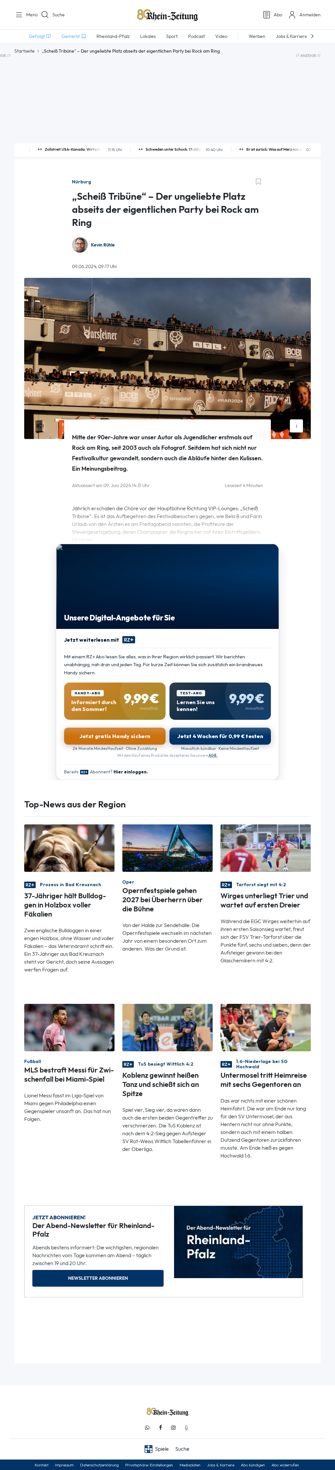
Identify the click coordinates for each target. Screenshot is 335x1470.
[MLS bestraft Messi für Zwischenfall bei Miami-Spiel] (69, 1027)
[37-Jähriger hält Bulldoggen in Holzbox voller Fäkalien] (69, 847)
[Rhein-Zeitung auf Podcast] (186, 1427)
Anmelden (310, 15)
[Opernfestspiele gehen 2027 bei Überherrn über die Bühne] (167, 847)
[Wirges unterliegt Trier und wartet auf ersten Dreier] (265, 847)
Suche (58, 15)
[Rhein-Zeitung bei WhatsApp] (147, 1427)
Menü (29, 15)
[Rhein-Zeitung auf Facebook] (160, 1427)
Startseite (24, 51)
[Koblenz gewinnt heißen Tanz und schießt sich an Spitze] (167, 1027)
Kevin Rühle (103, 245)
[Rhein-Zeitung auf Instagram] (173, 1427)
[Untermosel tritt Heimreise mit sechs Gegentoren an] (265, 1027)
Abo (278, 15)
